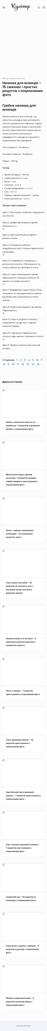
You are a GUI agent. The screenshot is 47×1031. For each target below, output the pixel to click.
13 (28, 364)
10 (13, 364)
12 (23, 364)
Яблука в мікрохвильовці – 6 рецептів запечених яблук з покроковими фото (20, 1001)
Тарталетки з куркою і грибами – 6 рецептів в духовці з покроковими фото (22, 949)
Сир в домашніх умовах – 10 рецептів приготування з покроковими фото (19, 743)
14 (33, 364)
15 (38, 364)
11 (18, 364)
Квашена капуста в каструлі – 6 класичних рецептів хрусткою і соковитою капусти (21, 642)
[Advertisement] (23, 45)
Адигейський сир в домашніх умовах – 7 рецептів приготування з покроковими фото (23, 795)
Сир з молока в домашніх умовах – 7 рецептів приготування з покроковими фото (23, 848)
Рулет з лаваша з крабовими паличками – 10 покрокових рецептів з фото (19, 534)
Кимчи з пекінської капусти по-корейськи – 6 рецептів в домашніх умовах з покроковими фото (23, 425)
